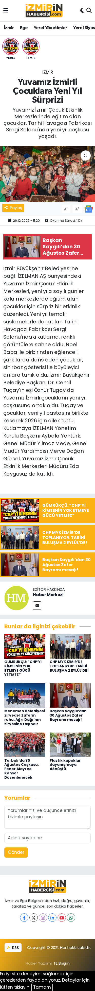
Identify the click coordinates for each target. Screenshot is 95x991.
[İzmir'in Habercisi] (44, 10)
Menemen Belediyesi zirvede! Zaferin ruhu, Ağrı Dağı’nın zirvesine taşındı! (24, 717)
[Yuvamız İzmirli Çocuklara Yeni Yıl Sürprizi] (47, 174)
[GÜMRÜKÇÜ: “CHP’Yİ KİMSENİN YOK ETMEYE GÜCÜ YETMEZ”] (24, 646)
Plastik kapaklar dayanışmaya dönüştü (65, 765)
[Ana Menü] (5, 10)
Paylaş (16, 207)
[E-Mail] (37, 605)
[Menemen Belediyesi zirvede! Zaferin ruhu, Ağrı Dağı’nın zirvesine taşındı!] (24, 695)
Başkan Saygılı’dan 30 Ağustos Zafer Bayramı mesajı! (68, 715)
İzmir (9, 28)
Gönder (16, 852)
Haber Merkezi (48, 595)
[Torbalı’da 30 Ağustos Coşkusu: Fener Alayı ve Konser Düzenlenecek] (24, 744)
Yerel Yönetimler (50, 28)
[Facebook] (24, 917)
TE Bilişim (61, 963)
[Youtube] (62, 917)
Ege (24, 28)
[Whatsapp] (71, 917)
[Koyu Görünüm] (82, 10)
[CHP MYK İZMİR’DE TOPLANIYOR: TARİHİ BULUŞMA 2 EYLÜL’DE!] (70, 646)
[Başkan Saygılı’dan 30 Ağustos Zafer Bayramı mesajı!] (70, 695)
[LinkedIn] (52, 917)
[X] (33, 917)
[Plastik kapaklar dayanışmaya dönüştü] (70, 744)
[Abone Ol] (88, 208)
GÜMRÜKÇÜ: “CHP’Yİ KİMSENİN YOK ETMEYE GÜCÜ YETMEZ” (23, 668)
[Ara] (89, 10)
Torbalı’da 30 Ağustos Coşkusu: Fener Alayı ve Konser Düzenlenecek (21, 769)
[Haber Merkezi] (16, 598)
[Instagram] (43, 917)
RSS (15, 947)
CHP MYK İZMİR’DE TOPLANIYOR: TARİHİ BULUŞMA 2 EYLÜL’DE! (69, 666)
